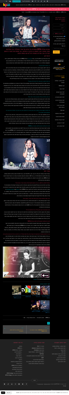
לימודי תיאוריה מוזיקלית (59, 113)
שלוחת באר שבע (18, 357)
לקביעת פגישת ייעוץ (16, 1)
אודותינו (20, 346)
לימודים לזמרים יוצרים (60, 116)
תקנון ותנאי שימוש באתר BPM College (13, 375)
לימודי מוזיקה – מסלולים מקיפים (58, 346)
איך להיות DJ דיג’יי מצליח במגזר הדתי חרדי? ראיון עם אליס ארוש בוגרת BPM (17, 296)
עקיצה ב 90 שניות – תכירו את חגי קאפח (36, 296)
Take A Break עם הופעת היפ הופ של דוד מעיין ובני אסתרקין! (45, 296)
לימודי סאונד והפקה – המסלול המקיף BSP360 (36, 353)
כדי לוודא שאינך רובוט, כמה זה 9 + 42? (59, 45)
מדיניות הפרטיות (47, 384)
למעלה (34, 380)
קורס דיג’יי (30, 58)
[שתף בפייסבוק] (48, 323)
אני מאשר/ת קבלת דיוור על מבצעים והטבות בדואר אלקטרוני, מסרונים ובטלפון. (59, 38)
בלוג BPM (48, 317)
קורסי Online (61, 85)
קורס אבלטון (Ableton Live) (38, 348)
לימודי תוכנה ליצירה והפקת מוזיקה (60, 106)
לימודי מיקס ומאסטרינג (59, 97)
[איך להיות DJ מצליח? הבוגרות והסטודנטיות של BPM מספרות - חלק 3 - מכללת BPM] (6, 5)
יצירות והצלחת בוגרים (31, 317)
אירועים (20, 359)
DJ (24, 317)
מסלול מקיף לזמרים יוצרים (38, 359)
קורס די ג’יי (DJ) (40, 346)
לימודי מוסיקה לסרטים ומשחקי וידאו (59, 101)
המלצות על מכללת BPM (17, 365)
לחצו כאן (35, 279)
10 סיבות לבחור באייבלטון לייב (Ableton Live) (26, 296)
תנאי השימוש (40, 384)
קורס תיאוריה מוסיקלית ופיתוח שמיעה (36, 363)
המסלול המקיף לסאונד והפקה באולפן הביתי (35, 361)
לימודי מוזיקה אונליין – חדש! (60, 348)
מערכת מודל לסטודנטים (17, 369)
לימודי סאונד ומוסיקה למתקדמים (60, 93)
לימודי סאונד (63, 350)
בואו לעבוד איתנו (18, 371)
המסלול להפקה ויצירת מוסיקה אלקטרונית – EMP (35, 356)
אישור (3, 392)
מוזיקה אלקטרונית (40, 317)
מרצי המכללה (19, 363)
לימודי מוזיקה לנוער (60, 126)
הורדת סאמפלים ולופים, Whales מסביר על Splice (36, 311)
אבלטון (17, 189)
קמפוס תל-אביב (17, 352)
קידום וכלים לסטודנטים (17, 367)
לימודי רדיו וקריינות (61, 355)
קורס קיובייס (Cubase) (39, 350)
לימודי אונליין (18, 355)
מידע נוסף (8, 392)
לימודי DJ (62, 110)
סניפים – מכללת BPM (17, 350)
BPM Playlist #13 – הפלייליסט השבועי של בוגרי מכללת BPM (46, 311)
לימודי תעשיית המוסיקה (59, 119)
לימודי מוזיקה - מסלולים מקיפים (59, 81)
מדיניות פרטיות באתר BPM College (14, 373)
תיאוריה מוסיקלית (10, 189)
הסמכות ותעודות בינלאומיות (16, 361)
